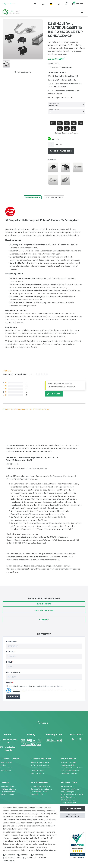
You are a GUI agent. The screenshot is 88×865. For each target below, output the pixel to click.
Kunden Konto (44, 604)
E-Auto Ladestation (8, 792)
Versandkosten (67, 67)
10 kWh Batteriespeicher (40, 765)
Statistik (24, 855)
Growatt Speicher (37, 771)
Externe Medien (13, 858)
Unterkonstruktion (7, 786)
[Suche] (58, 3)
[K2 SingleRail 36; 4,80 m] (66, 180)
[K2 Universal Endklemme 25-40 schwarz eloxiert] (66, 168)
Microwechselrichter (68, 762)
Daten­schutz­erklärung (45, 850)
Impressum (8, 847)
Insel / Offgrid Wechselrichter (72, 768)
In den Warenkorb (62, 151)
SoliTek (3, 765)
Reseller (44, 619)
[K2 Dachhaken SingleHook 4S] (54, 180)
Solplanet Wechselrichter (70, 771)
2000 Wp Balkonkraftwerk (40, 786)
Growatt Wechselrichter (69, 773)
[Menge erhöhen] (57, 144)
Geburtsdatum (13, 672)
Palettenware (6, 771)
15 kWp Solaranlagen (68, 800)
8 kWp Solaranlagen (68, 797)
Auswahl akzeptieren (72, 815)
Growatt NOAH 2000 (39, 792)
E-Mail (9, 662)
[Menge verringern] (61, 144)
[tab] (33, 197)
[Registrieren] (44, 4)
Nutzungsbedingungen (16, 690)
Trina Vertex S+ (6, 762)
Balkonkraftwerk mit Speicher (42, 789)
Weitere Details (54, 197)
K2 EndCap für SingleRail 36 (64, 80)
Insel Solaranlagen (67, 792)
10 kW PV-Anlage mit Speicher (72, 794)
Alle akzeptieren (72, 809)
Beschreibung (32, 197)
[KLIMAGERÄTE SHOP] (80, 739)
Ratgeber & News (9, 4)
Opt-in (9, 683)
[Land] (51, 3)
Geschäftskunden (44, 610)
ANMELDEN (13, 697)
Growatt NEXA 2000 (38, 794)
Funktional (31, 858)
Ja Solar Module (6, 768)
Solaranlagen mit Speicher (70, 789)
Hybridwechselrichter (69, 765)
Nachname (11, 642)
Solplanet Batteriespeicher (40, 768)
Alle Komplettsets (67, 786)
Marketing (38, 855)
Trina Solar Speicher (38, 773)
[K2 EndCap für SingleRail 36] (54, 168)
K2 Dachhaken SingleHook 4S (65, 76)
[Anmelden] (35, 4)
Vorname (10, 652)
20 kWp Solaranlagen (68, 803)
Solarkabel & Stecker (8, 789)
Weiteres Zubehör (7, 794)
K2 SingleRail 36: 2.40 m (62, 98)
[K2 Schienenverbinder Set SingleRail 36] (78, 168)
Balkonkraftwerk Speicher (40, 762)
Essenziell (10, 855)
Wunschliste (24, 72)
